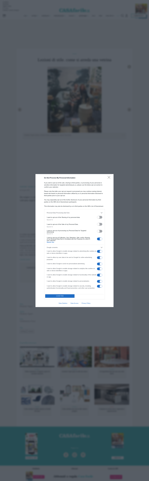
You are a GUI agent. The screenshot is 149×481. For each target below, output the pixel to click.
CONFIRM (60, 296)
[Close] (109, 178)
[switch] (99, 217)
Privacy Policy (86, 303)
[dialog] (74, 240)
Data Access (74, 303)
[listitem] (74, 213)
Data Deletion (63, 303)
